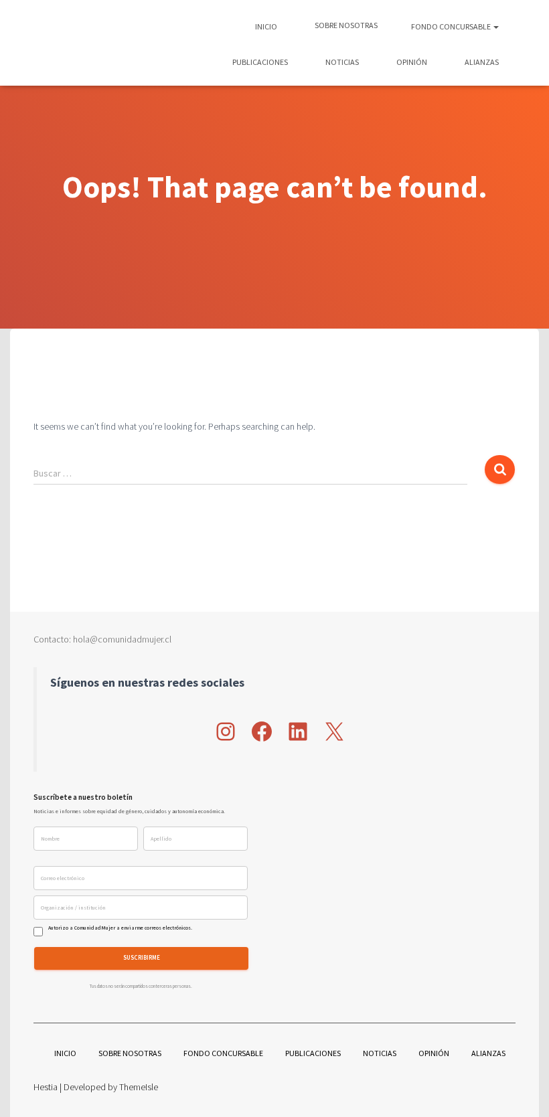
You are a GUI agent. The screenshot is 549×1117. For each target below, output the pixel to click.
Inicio (266, 26)
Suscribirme (141, 958)
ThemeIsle (138, 1087)
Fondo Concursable (451, 26)
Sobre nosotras (345, 25)
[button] (495, 26)
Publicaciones (259, 62)
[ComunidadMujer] (57, 43)
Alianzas (481, 62)
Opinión (411, 62)
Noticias (341, 62)
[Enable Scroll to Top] (522, 1090)
